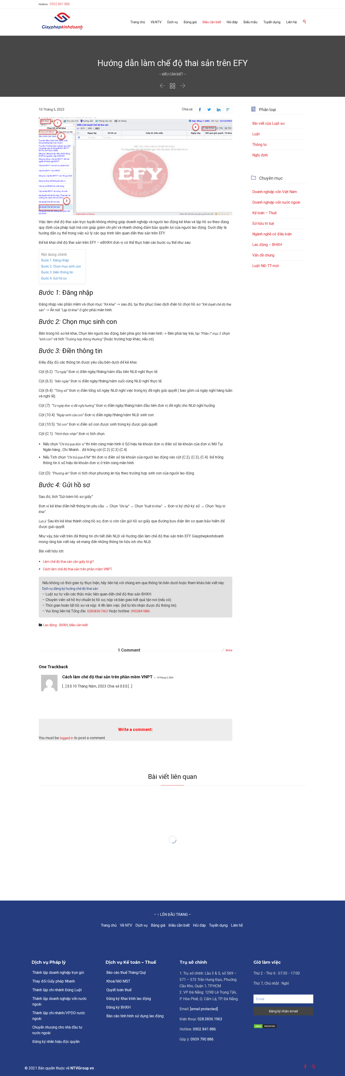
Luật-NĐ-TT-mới (265, 266)
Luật (256, 134)
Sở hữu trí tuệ (263, 223)
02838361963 (97, 611)
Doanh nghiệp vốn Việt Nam (274, 192)
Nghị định (260, 155)
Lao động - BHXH (55, 625)
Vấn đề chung (263, 255)
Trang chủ (109, 925)
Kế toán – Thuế (264, 213)
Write (229, 650)
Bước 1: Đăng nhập (55, 260)
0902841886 (140, 611)
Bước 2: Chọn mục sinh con (61, 266)
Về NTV (126, 925)
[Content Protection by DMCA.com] (283, 1026)
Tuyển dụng (218, 925)
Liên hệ (237, 925)
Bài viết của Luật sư (268, 123)
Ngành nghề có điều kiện (272, 234)
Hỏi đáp (199, 925)
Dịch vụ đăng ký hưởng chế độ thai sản (70, 588)
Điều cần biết (179, 925)
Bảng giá (158, 925)
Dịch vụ (141, 925)
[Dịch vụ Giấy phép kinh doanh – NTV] (62, 21)
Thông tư (259, 144)
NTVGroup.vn (82, 1068)
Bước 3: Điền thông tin (57, 272)
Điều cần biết (78, 625)
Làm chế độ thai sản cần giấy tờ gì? (68, 561)
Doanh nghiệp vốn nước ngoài (276, 202)
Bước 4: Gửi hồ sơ (54, 278)
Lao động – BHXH (267, 244)
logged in (66, 738)
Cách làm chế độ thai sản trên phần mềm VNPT (77, 569)
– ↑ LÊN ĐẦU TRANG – (172, 914)
